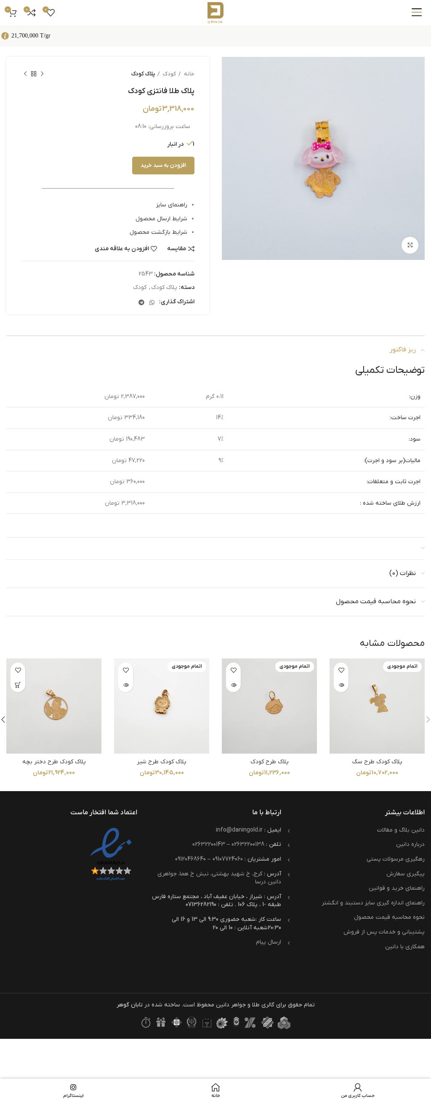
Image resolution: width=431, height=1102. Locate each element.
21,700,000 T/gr (31, 35)
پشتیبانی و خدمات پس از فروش (384, 932)
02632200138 (247, 844)
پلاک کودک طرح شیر (161, 762)
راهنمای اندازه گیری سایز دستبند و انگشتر (373, 903)
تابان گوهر (130, 1005)
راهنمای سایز (171, 205)
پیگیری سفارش (405, 874)
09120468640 (190, 859)
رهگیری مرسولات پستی (396, 859)
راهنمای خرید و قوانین (397, 888)
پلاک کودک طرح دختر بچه (54, 762)
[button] (18, 684)
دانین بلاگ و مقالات (401, 830)
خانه (188, 74)
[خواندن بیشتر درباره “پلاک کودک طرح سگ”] (341, 684)
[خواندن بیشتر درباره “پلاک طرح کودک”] (233, 684)
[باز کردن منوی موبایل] (416, 12)
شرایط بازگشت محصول (158, 232)
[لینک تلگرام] (141, 302)
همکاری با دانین (405, 947)
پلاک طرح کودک (269, 762)
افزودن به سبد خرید (163, 165)
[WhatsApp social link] (152, 302)
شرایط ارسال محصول (161, 219)
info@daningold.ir (239, 830)
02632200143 (208, 844)
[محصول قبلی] (42, 74)
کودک (169, 74)
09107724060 (228, 859)
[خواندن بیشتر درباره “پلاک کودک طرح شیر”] (125, 684)
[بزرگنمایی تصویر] (410, 245)
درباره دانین (410, 844)
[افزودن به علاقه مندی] (341, 670)
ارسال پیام (268, 942)
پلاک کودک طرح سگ (377, 762)
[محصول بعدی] (25, 74)
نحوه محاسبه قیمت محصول (389, 917)
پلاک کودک (143, 74)
